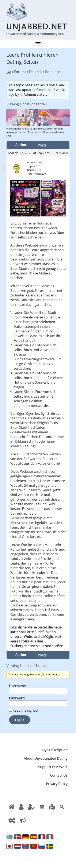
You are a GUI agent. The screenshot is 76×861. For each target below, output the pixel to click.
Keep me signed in (27, 710)
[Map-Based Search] (52, 810)
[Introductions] (23, 824)
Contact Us (59, 775)
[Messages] (42, 810)
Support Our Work (53, 767)
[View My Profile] (21, 810)
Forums (20, 71)
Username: (18, 686)
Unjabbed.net (36, 26)
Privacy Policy (57, 783)
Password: (17, 698)
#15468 (62, 153)
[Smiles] (11, 810)
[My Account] (12, 824)
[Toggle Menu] (38, 43)
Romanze (52, 71)
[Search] (62, 810)
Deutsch (35, 71)
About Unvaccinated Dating (46, 758)
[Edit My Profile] (31, 810)
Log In (19, 720)
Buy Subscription (54, 750)
